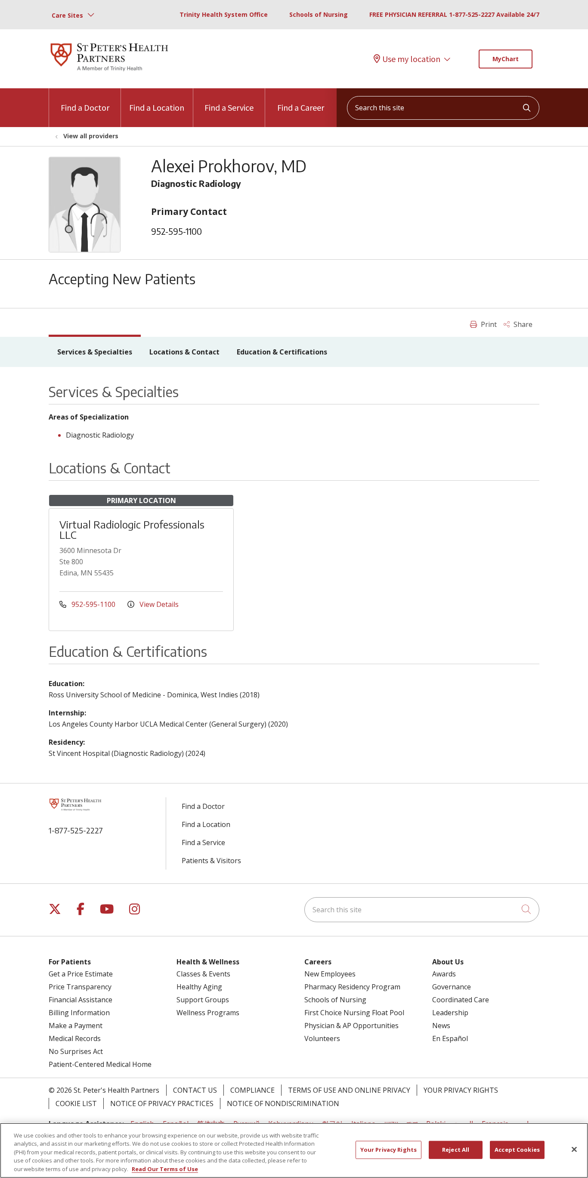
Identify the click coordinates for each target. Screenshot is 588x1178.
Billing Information (79, 1012)
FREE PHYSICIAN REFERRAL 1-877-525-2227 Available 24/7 (454, 14)
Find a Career (300, 107)
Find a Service (229, 107)
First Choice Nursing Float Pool (354, 1012)
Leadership (450, 1012)
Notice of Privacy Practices (162, 1103)
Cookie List (76, 1103)
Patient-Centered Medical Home (100, 1064)
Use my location (411, 59)
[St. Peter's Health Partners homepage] (109, 72)
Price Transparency (80, 987)
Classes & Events (203, 974)
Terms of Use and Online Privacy (349, 1090)
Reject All (455, 1149)
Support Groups (202, 999)
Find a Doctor (85, 107)
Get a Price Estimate (81, 974)
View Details (158, 604)
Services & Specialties (94, 352)
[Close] (574, 1149)
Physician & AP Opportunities (351, 1025)
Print (488, 324)
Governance (451, 987)
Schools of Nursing (318, 14)
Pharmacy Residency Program (352, 987)
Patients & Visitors (211, 860)
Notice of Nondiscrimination (283, 1103)
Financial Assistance (80, 999)
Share (522, 324)
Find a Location (156, 107)
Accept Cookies (517, 1149)
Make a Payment (75, 1025)
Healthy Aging (199, 987)
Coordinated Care (460, 999)
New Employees (330, 974)
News (441, 1025)
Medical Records (75, 1038)
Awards (444, 974)
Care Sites (67, 15)
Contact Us (195, 1090)
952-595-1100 (176, 231)
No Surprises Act (76, 1051)
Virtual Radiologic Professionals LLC (131, 529)
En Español (450, 1038)
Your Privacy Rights (461, 1090)
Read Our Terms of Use (165, 1169)
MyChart (505, 59)
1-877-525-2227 (76, 830)
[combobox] (443, 108)
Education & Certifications (282, 352)
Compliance (252, 1090)
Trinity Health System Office (223, 14)
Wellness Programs (207, 1012)
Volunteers (322, 1038)
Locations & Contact (184, 352)
